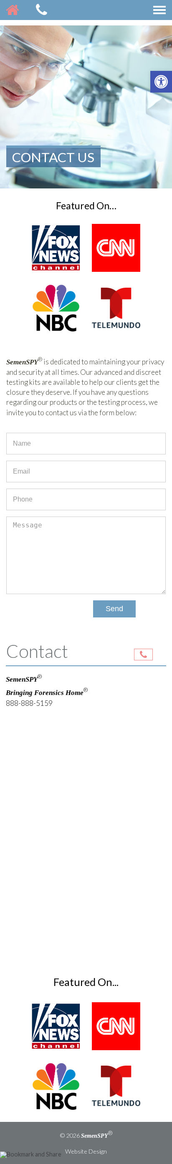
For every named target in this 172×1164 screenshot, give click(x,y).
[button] (161, 82)
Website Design (86, 1151)
